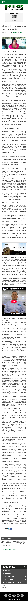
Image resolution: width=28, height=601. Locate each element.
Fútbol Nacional (8, 576)
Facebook (5, 595)
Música (4, 587)
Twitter (9, 595)
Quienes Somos (11, 599)
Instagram (14, 595)
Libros (3, 585)
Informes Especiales (8, 533)
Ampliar (14, 20)
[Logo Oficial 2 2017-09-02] (14, 556)
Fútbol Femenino (8, 579)
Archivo (18, 599)
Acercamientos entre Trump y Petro (14, 18)
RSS (18, 595)
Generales (15, 32)
